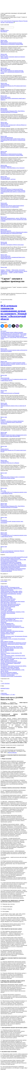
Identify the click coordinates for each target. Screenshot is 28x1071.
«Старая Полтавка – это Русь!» (8, 179)
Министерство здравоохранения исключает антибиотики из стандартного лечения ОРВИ (12, 43)
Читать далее (4, 40)
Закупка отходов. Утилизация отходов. (10, 587)
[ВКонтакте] (2, 326)
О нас (2, 21)
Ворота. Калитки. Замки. (7, 597)
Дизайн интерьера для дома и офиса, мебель (11, 591)
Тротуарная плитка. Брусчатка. (8, 598)
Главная (2, 269)
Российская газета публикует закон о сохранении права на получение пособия (13, 477)
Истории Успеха (14, 562)
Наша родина (15, 269)
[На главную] (1, 550)
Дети (16, 558)
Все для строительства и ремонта (9, 672)
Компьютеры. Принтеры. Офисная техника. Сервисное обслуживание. (11, 589)
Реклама (25, 21)
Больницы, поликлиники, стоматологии (10, 663)
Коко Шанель (4, 31)
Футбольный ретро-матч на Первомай (10, 393)
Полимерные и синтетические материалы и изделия (13, 642)
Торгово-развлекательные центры (9, 660)
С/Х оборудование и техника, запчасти (10, 668)
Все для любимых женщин (7, 649)
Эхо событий (14, 563)
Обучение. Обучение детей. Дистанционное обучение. (14, 636)
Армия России (4, 271)
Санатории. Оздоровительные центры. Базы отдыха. (13, 658)
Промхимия (3, 622)
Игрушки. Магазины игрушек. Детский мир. (12, 646)
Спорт (9, 568)
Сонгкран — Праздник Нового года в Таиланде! (12, 167)
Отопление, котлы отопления (8, 613)
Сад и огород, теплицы (6, 610)
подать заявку (4, 581)
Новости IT (14, 568)
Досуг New (17, 564)
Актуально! (22, 269)
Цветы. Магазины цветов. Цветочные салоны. (12, 647)
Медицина (5, 568)
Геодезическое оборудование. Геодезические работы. (13, 665)
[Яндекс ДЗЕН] (14, 22)
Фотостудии (4, 651)
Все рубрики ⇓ (4, 573)
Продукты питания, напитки (8, 600)
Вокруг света (8, 563)
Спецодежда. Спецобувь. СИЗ (8, 619)
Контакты (11, 22)
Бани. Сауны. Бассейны (6, 656)
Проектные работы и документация (9, 673)
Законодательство (10, 557)
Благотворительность (9, 560)
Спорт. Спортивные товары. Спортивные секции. (13, 655)
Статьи (6, 22)
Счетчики (3, 615)
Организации (15, 21)
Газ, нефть (3, 614)
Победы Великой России (18, 566)
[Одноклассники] (6, 326)
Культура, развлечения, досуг (8, 624)
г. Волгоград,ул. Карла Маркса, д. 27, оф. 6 (8, 694)
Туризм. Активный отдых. (7, 623)
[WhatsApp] (21, 326)
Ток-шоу (3, 22)
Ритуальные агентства (6, 629)
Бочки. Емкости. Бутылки (7, 641)
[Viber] (17, 326)
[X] (13, 326)
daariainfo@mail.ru (5, 688)
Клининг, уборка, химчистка (8, 632)
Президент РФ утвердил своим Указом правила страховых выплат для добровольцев (12, 206)
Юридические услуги (6, 637)
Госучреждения (4, 664)
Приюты (3, 635)
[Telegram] (9, 326)
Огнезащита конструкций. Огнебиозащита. (11, 676)
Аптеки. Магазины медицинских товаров (11, 662)
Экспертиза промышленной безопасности (11, 626)
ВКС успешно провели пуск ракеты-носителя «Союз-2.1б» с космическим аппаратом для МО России (12, 72)
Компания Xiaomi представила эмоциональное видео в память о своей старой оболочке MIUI (14, 435)
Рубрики (8, 269)
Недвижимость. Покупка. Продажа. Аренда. (11, 592)
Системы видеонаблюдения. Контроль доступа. (12, 618)
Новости (21, 21)
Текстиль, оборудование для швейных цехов (11, 620)
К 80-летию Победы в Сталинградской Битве (11, 570)
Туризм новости (11, 558)
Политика (24, 557)
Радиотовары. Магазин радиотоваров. (10, 605)
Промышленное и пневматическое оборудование (13, 601)
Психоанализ (7, 562)
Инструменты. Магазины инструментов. (11, 604)
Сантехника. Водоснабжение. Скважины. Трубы (12, 611)
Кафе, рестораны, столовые (7, 659)
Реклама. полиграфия (6, 608)
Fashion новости (8, 567)
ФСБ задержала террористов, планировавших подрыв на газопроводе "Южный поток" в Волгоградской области (13, 312)
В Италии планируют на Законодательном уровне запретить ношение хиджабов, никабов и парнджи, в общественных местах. (14, 364)
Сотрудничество (8, 21)
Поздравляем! (18, 557)
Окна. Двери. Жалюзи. (6, 596)
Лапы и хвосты (4, 586)
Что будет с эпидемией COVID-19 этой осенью (12, 244)
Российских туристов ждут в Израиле (10, 462)
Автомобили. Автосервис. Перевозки (10, 667)
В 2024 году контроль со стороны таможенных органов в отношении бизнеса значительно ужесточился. (12, 422)
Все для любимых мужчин (7, 650)
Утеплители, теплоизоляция (7, 674)
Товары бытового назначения (8, 606)
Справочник (16, 550)
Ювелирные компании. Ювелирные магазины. (12, 631)
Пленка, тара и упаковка (7, 609)
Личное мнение (8, 566)
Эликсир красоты (10, 564)
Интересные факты (7, 569)
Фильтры (3, 617)
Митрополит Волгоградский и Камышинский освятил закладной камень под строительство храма (14, 232)
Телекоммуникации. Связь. (7, 633)
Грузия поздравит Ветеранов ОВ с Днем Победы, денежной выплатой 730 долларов (13, 111)
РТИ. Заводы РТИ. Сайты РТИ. (8, 602)
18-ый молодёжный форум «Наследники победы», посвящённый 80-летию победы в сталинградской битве (13, 140)
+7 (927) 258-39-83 (5, 683)
